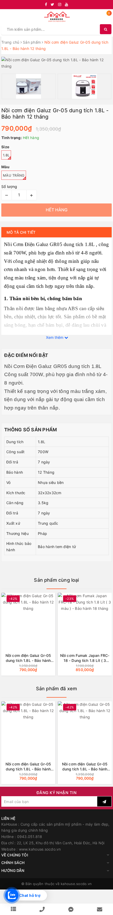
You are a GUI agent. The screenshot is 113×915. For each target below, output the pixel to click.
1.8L (6, 155)
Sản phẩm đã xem (56, 688)
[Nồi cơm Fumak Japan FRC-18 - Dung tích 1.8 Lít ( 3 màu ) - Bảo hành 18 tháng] (65, 619)
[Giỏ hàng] (105, 17)
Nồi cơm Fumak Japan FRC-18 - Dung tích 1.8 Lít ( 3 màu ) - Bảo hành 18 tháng (65, 658)
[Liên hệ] (99, 909)
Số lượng (9, 186)
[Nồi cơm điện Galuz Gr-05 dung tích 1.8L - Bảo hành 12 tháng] (28, 727)
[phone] (42, 909)
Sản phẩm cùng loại (56, 580)
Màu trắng (13, 175)
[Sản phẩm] (13, 909)
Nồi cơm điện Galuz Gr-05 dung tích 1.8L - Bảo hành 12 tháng (28, 766)
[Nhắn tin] (71, 909)
